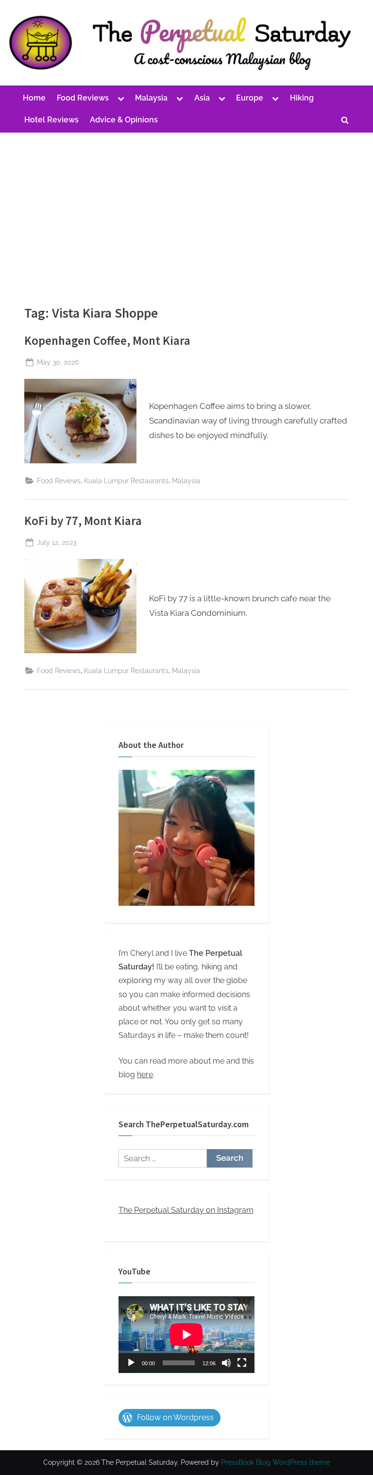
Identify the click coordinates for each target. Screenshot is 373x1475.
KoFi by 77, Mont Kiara (83, 520)
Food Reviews (83, 97)
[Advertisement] (186, 205)
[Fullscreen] (242, 1363)
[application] (186, 1334)
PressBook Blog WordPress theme (275, 1462)
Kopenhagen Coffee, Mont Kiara (107, 340)
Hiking (302, 97)
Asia (202, 97)
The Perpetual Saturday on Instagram (186, 1210)
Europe (249, 97)
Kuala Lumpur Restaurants (126, 480)
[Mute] (226, 1363)
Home (34, 97)
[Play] (131, 1363)
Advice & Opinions (124, 119)
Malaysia (151, 97)
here (145, 1074)
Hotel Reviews (51, 119)
